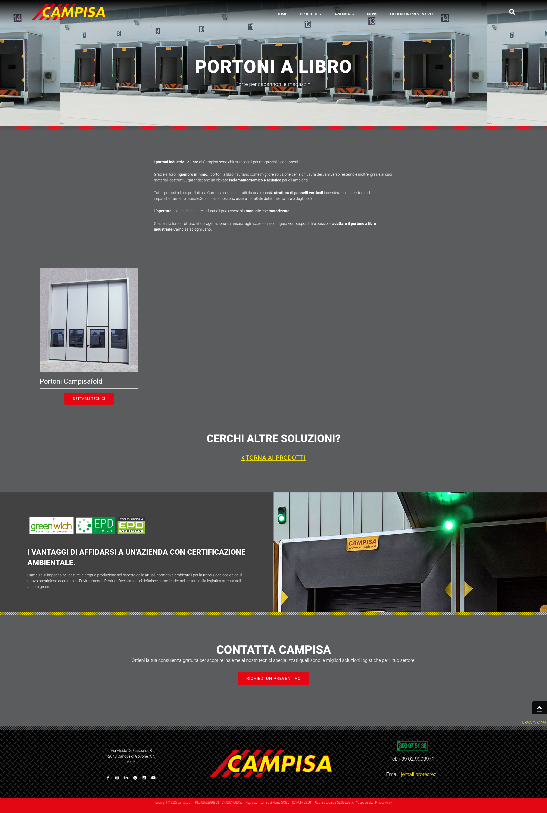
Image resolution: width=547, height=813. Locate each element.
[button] (512, 12)
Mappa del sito (364, 802)
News (372, 14)
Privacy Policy (383, 802)
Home (281, 14)
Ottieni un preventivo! (411, 14)
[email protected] (419, 774)
